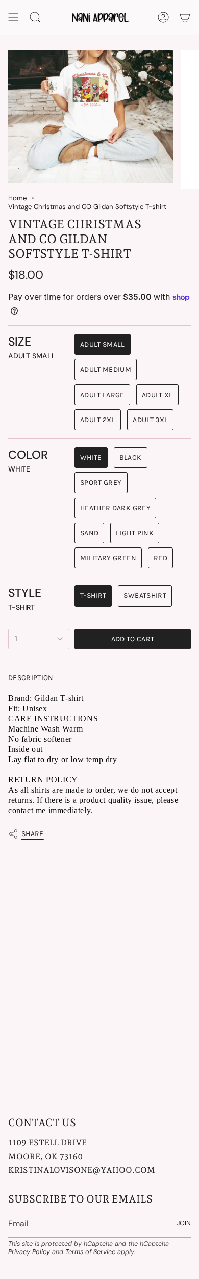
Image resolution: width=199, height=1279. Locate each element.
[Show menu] (13, 17)
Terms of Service (90, 1251)
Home (17, 198)
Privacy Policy (29, 1251)
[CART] (184, 17)
